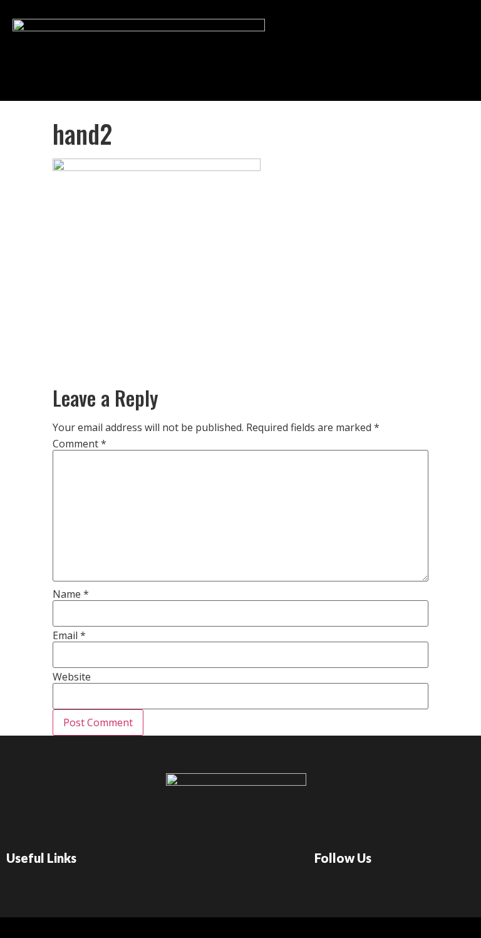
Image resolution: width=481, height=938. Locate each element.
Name (71, 594)
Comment (79, 444)
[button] (257, 47)
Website (72, 677)
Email (69, 635)
